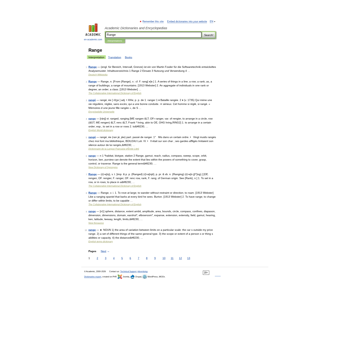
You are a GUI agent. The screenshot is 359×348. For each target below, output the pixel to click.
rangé (92, 100)
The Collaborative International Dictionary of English (114, 93)
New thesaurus (96, 223)
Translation (114, 57)
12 (180, 258)
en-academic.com (93, 39)
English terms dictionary (100, 241)
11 (172, 258)
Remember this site (153, 21)
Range (92, 66)
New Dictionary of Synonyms (103, 167)
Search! (208, 35)
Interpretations (115, 41)
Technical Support (128, 271)
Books (128, 57)
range (92, 118)
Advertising (142, 271)
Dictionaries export (92, 277)
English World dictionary (100, 130)
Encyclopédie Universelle (101, 112)
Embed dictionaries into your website (187, 21)
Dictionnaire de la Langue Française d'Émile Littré (113, 149)
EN (211, 21)
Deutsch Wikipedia (98, 74)
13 (188, 258)
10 (163, 258)
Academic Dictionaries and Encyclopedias (136, 28)
